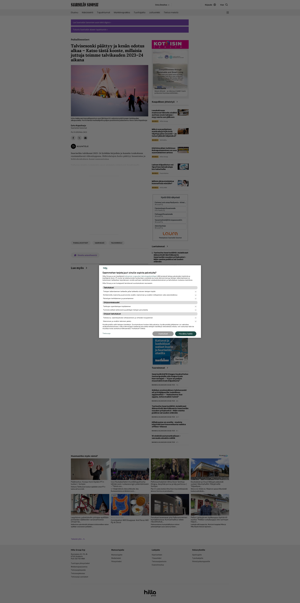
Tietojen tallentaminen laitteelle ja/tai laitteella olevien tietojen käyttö (129, 291)
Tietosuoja (106, 334)
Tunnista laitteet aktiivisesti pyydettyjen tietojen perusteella (125, 310)
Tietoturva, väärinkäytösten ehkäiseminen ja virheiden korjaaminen (128, 318)
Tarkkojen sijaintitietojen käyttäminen (117, 306)
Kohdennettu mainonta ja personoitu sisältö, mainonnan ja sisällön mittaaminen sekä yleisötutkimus (140, 295)
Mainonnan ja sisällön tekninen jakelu (117, 321)
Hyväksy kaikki (186, 333)
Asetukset (163, 333)
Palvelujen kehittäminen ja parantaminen (118, 298)
